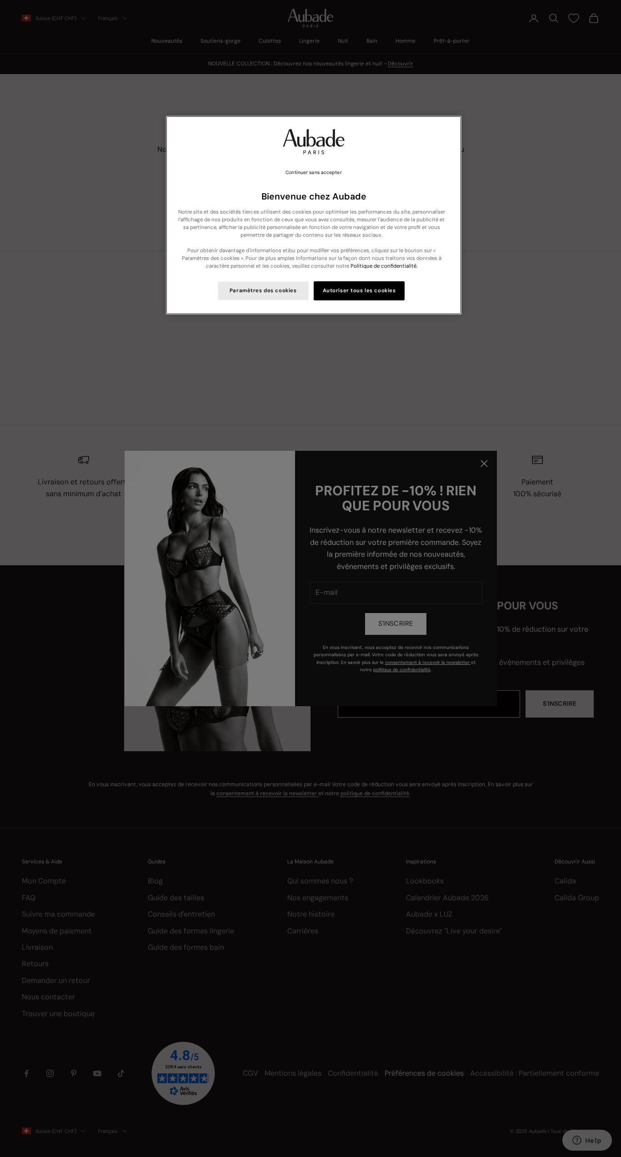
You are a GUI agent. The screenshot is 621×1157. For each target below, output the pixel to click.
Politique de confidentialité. (384, 266)
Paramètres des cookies (263, 290)
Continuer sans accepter (313, 172)
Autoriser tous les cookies (359, 290)
